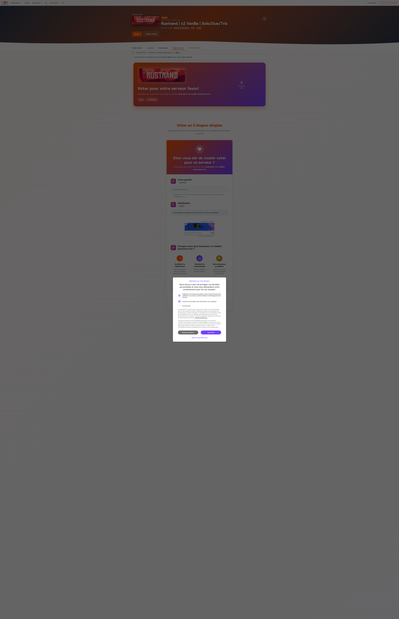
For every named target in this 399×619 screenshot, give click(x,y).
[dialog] (199, 309)
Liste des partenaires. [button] (201, 318)
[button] (199, 305)
